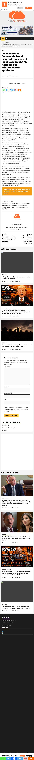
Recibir (29, 8)
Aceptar (22, 756)
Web (5, 399)
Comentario (7, 366)
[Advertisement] (17, 452)
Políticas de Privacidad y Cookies (10, 427)
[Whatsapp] (4, 90)
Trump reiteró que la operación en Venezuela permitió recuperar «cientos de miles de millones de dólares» (16, 311)
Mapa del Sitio (5, 425)
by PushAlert (5, 9)
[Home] (3, 38)
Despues (20, 8)
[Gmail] (16, 90)
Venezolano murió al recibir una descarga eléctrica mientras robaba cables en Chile (16, 607)
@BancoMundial (22, 114)
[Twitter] (13, 90)
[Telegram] (7, 90)
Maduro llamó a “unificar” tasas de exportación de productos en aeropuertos (26, 238)
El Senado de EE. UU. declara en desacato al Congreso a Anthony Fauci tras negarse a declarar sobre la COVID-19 (16, 573)
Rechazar (28, 756)
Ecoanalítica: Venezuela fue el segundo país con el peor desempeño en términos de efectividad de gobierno (16, 205)
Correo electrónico (9, 393)
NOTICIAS (4, 50)
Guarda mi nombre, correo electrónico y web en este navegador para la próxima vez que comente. (17, 409)
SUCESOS (4, 604)
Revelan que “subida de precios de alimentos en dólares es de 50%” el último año (9, 237)
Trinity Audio (17, 83)
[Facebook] (10, 90)
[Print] (19, 90)
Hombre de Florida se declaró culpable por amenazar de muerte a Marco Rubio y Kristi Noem (16, 538)
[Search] (32, 38)
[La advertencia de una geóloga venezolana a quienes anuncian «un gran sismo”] (17, 330)
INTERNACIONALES (6, 498)
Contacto (4, 430)
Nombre (6, 387)
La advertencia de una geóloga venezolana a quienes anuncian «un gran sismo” (17, 345)
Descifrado (10, 201)
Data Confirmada (15, 76)
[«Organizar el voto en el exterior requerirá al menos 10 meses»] (17, 262)
